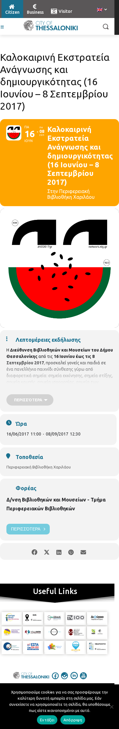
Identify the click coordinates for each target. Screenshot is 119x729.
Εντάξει (47, 720)
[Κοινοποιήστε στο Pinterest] (71, 551)
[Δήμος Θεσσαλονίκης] (50, 25)
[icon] (55, 679)
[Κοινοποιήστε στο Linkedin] (58, 551)
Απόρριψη (72, 720)
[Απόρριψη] (111, 707)
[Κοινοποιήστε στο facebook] (34, 551)
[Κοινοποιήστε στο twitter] (46, 551)
